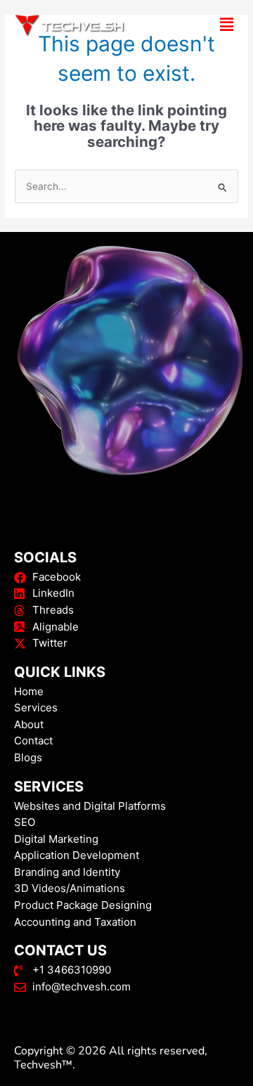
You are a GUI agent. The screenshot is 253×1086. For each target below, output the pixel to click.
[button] (204, 24)
